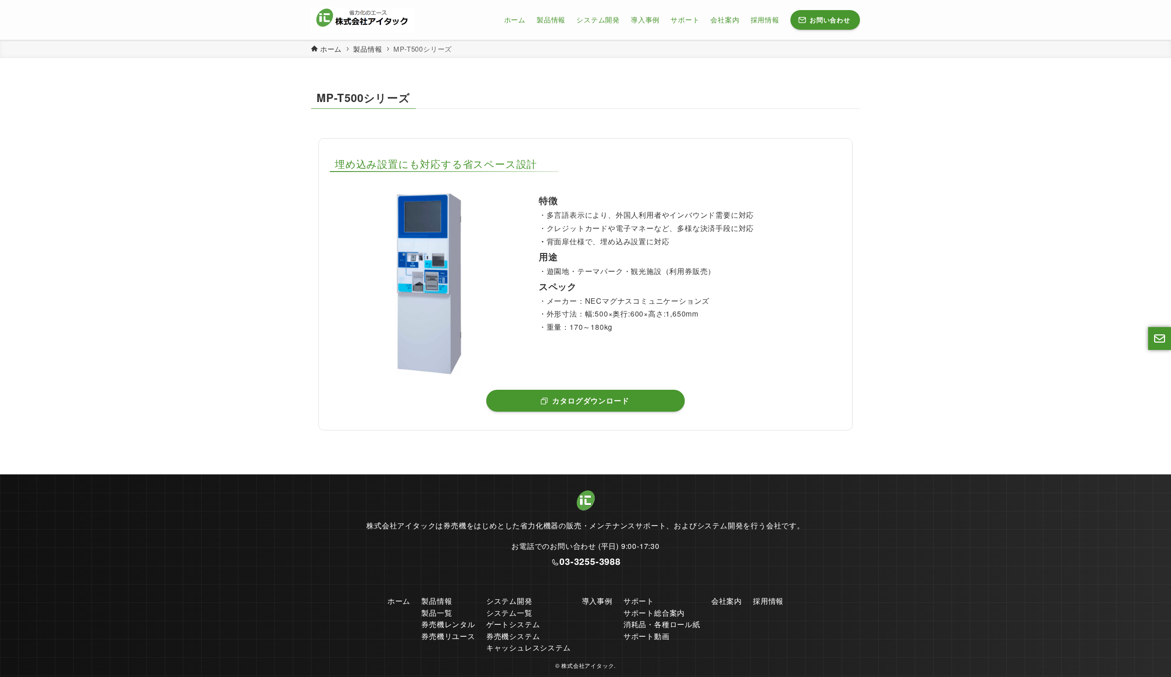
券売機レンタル (448, 624)
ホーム (398, 601)
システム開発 (509, 601)
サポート (638, 601)
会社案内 (726, 601)
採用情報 (768, 601)
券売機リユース (448, 636)
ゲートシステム (513, 624)
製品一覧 (436, 612)
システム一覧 (509, 612)
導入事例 (597, 601)
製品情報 (436, 601)
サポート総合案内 (654, 612)
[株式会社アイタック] (363, 19)
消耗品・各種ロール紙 (661, 624)
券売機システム (513, 636)
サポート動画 (646, 636)
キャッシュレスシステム (528, 647)
